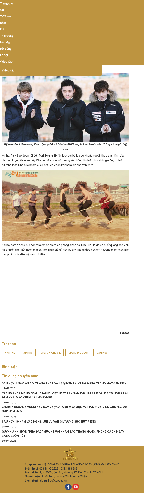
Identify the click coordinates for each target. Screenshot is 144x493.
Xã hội (4, 55)
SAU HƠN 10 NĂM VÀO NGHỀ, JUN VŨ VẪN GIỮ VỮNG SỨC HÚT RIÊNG (49, 421)
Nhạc (3, 22)
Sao (2, 9)
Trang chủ (6, 3)
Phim (3, 29)
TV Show (5, 16)
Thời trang (6, 35)
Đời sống (5, 48)
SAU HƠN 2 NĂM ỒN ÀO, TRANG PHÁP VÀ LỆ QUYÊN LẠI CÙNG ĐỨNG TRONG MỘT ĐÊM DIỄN (64, 383)
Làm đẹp (5, 42)
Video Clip (8, 70)
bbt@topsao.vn (57, 480)
